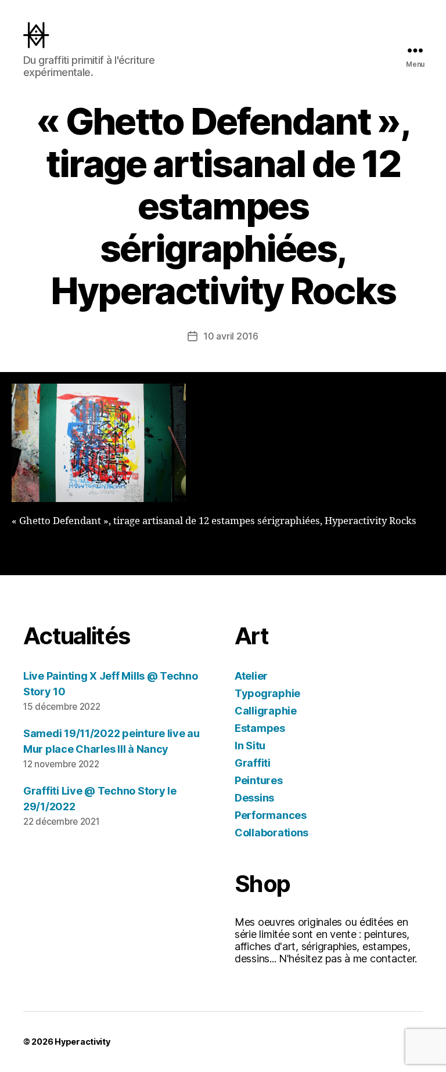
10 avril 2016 (230, 336)
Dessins (254, 798)
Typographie (267, 693)
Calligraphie (266, 711)
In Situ (250, 745)
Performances (271, 815)
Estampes (260, 728)
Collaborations (271, 832)
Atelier (251, 676)
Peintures (259, 780)
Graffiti (253, 763)
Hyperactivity (82, 1041)
